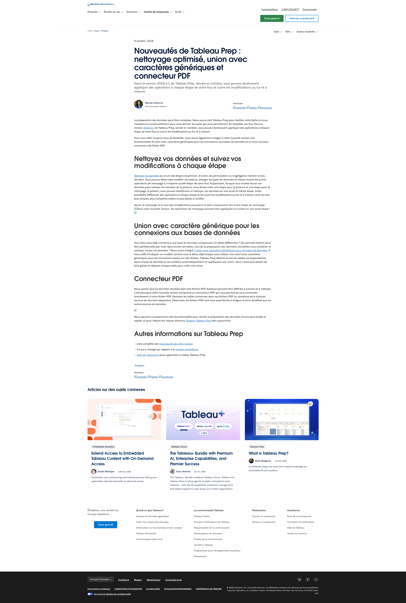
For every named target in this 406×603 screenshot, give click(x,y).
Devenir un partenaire (263, 522)
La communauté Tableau (209, 510)
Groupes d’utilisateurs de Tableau (211, 522)
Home (90, 31)
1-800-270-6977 (290, 9)
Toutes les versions (297, 533)
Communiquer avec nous (149, 539)
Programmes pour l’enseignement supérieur (217, 550)
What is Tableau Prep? (268, 453)
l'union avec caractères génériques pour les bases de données (230, 250)
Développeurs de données (208, 533)
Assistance (293, 510)
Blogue (97, 31)
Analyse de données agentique (152, 516)
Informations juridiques (99, 588)
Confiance (123, 579)
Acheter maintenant (302, 18)
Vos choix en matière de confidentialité (112, 594)
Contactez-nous (269, 9)
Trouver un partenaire (263, 516)
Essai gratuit (271, 18)
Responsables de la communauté (211, 527)
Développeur (153, 579)
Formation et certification (300, 522)
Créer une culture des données (152, 522)
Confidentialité (153, 588)
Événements (200, 556)
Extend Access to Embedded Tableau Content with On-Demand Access (122, 458)
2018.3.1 (148, 127)
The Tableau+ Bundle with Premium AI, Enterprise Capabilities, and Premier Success (201, 458)
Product (105, 31)
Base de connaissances (299, 516)
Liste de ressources (148, 355)
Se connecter (310, 9)
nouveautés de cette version (176, 344)
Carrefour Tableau (203, 544)
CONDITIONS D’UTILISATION (128, 588)
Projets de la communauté (208, 539)
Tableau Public (202, 516)
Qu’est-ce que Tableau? (150, 510)
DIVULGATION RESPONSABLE (178, 588)
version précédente (187, 349)
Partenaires (259, 510)
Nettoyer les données (146, 175)
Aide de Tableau (295, 527)
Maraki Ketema (154, 102)
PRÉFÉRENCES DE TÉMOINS (209, 588)
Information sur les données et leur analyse (159, 527)
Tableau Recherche (146, 533)
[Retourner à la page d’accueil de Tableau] (101, 3)
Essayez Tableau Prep (198, 320)
